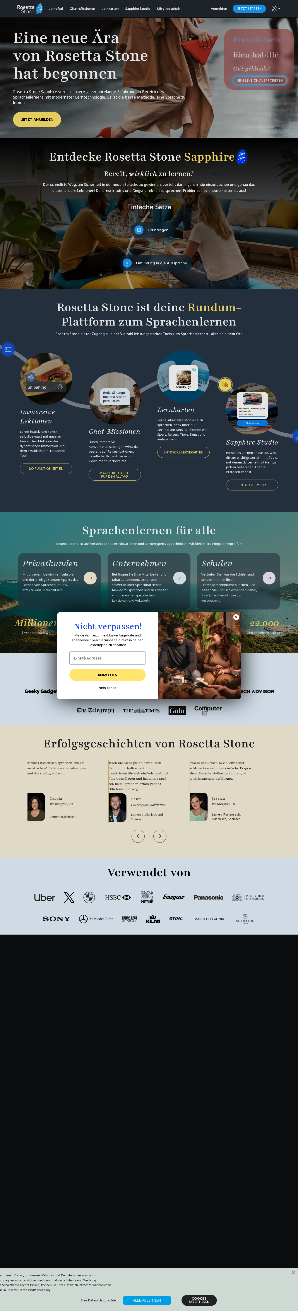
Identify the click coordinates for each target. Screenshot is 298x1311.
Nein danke (107, 687)
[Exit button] (236, 617)
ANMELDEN (108, 674)
